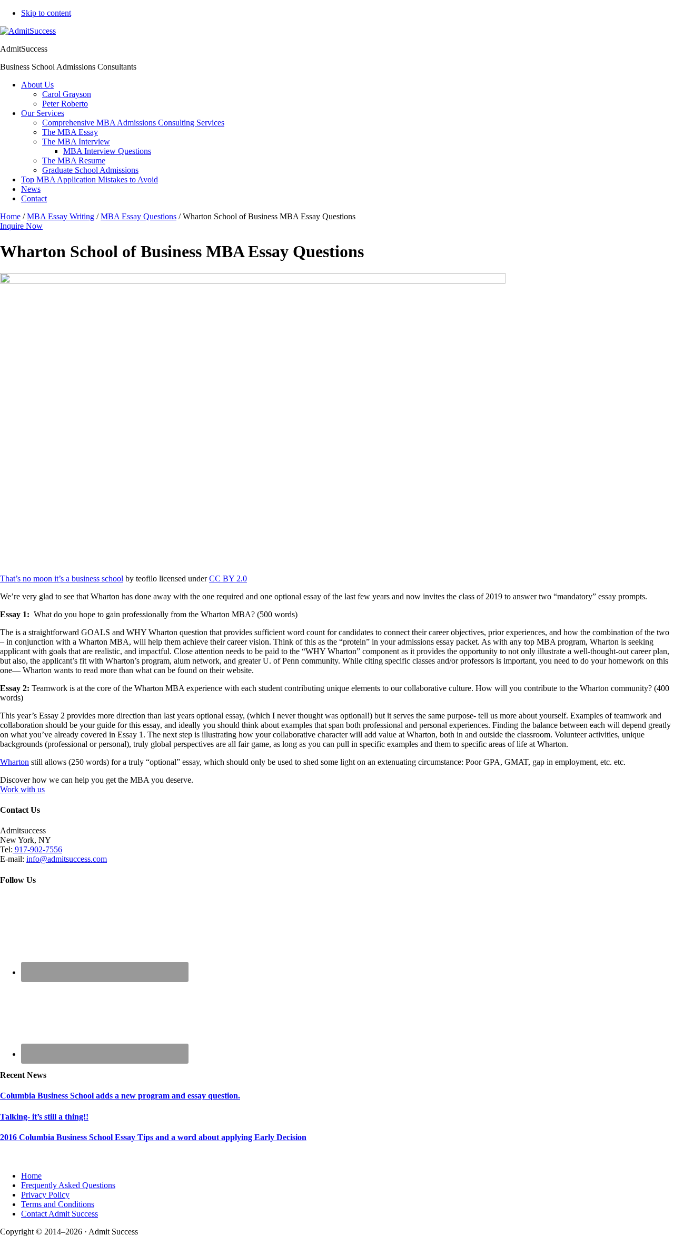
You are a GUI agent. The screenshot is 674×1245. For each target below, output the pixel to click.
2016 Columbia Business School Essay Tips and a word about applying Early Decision (153, 1137)
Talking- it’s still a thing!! (44, 1116)
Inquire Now (21, 225)
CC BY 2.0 (228, 578)
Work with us (22, 789)
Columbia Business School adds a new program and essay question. (120, 1095)
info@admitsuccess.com (66, 858)
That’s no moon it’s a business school (61, 578)
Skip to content (46, 12)
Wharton (14, 761)
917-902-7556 (37, 849)
